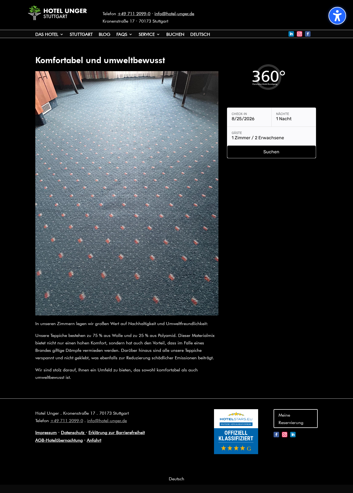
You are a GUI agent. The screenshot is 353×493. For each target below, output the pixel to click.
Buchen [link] (175, 34)
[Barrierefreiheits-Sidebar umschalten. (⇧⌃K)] (337, 16)
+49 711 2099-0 (133, 13)
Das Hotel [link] (46, 34)
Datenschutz (73, 432)
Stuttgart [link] (81, 34)
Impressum (46, 432)
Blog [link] (104, 34)
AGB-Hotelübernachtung (59, 440)
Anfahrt (94, 440)
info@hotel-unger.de (174, 13)
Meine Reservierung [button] (291, 418)
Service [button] (147, 34)
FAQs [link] (121, 34)
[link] (57, 18)
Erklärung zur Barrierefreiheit (117, 432)
